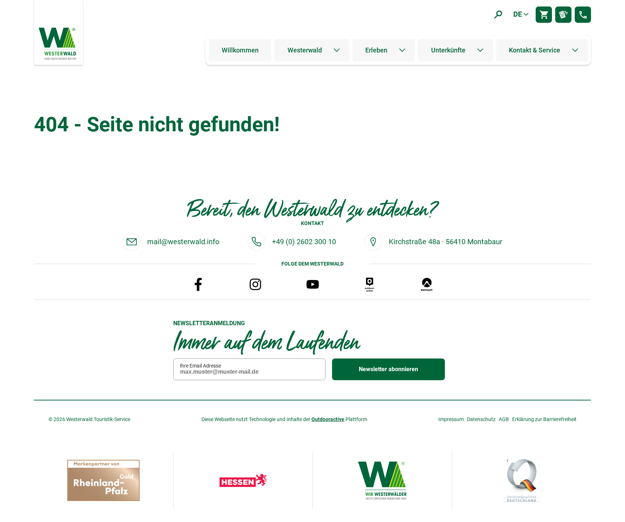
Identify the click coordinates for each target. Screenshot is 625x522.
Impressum (451, 419)
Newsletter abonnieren (388, 369)
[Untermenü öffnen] (337, 50)
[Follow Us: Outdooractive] (369, 284)
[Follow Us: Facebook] (198, 284)
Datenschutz (481, 419)
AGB (504, 419)
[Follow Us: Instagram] (255, 284)
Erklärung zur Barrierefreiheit (544, 419)
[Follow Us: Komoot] (426, 284)
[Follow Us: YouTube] (312, 284)
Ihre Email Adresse (200, 366)
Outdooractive (327, 419)
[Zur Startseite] (58, 43)
